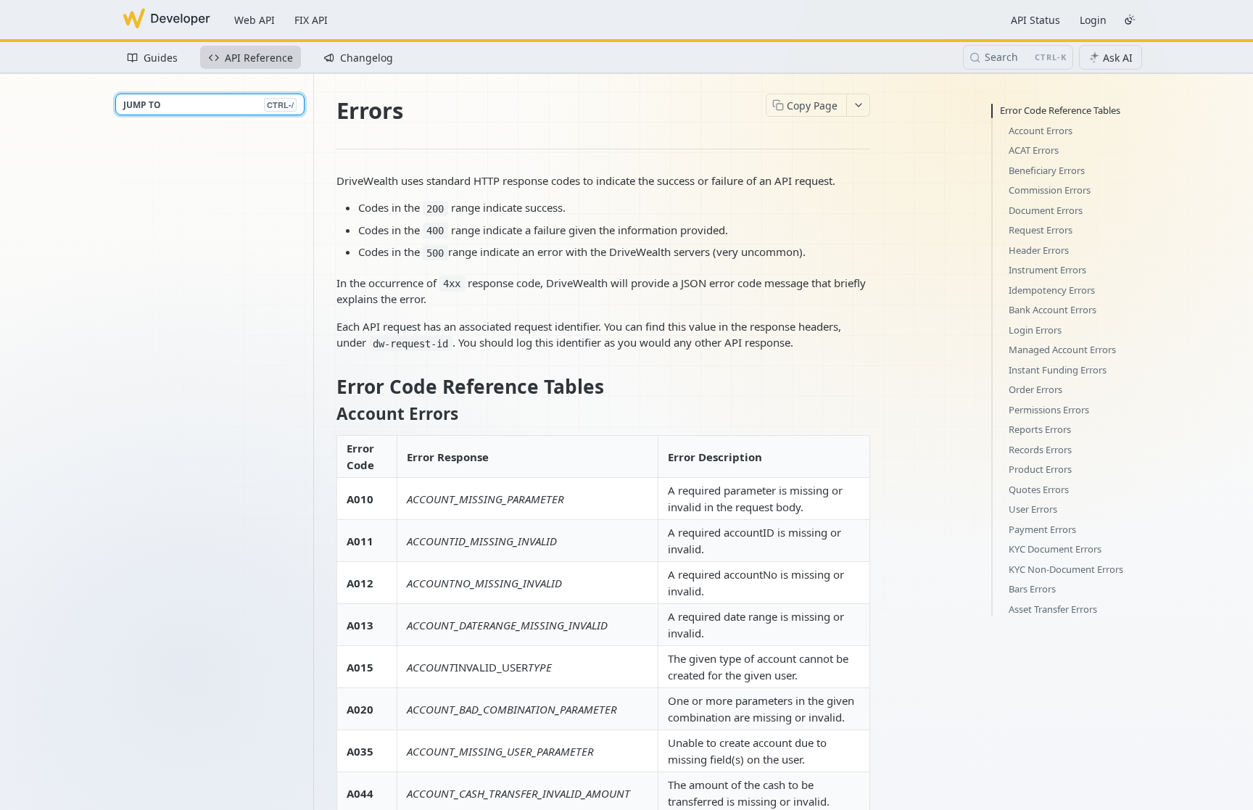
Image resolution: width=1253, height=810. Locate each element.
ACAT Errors (1034, 150)
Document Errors (1046, 210)
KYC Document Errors (1055, 548)
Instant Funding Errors (1058, 369)
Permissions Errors (1049, 409)
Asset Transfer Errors (1053, 609)
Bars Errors (1032, 588)
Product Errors (1040, 469)
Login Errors (1035, 329)
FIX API (311, 20)
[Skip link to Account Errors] (327, 414)
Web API (254, 20)
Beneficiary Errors (1047, 170)
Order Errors (1035, 389)
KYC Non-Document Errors (1066, 569)
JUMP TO (208, 105)
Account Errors (1040, 130)
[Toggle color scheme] (1129, 19)
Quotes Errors (1039, 489)
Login (1093, 20)
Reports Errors (1040, 429)
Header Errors (1039, 250)
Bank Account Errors (1052, 309)
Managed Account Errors (1062, 349)
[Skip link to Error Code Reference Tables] (327, 386)
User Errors (1033, 509)
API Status (1035, 20)
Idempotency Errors (1052, 290)
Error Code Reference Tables (1060, 110)
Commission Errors (1050, 190)
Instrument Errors (1047, 269)
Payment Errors (1042, 529)
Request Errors (1040, 229)
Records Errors (1040, 449)
